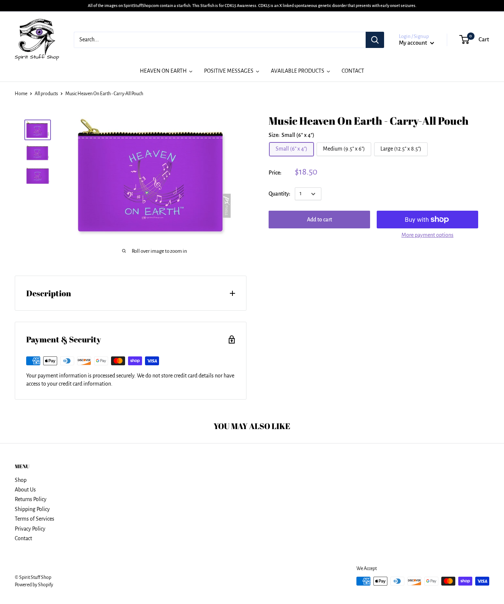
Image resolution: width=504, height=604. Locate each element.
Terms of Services (34, 519)
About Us (25, 490)
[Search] (375, 40)
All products (46, 93)
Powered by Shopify (34, 584)
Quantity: (279, 194)
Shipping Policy (32, 509)
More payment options (427, 235)
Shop (21, 480)
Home (21, 93)
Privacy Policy (30, 529)
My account (413, 42)
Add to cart (319, 219)
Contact (23, 538)
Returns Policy (30, 499)
